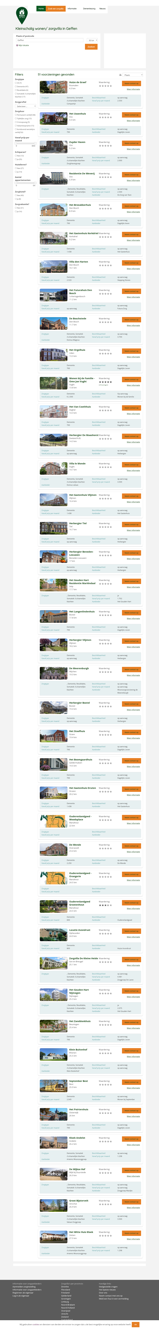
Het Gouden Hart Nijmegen (79, 991)
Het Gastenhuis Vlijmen (82, 494)
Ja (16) (19, 211)
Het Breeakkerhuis (80, 204)
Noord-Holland (68, 1307)
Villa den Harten (78, 261)
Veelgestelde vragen (108, 1286)
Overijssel (65, 1310)
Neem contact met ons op (110, 1295)
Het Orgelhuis (77, 349)
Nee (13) (20, 156)
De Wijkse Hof (77, 1169)
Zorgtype (19, 79)
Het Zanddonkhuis (80, 1021)
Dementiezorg (89, 8)
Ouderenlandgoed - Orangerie (80, 875)
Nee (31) (20, 208)
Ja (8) (19, 199)
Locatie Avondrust (79, 930)
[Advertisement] (125, 51)
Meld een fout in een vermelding (114, 1298)
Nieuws (103, 8)
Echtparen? (20, 152)
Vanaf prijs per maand (22, 139)
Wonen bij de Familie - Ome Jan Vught (82, 380)
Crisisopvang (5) (23, 122)
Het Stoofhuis (77, 731)
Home (41, 8)
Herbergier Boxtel (79, 702)
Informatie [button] (72, 8)
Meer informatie (133, 89)
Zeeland (65, 1316)
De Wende (75, 844)
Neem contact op (131, 83)
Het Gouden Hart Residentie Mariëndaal (82, 582)
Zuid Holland (67, 1319)
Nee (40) (20, 195)
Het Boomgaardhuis (80, 759)
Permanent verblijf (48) (26, 115)
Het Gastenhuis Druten (82, 788)
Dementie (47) (22, 86)
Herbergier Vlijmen (80, 639)
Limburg (65, 1301)
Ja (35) (19, 159)
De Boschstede (77, 318)
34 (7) (19, 83)
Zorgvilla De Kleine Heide (83, 958)
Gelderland (66, 1295)
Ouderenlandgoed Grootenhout (79, 903)
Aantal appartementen (22, 178)
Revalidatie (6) (22, 90)
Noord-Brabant (68, 1304)
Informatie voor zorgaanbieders (27, 1289)
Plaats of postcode (25, 36)
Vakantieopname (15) (25, 125)
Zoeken (91, 46)
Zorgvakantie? (22, 204)
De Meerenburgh (79, 668)
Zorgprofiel (20, 102)
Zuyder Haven (77, 142)
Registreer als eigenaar (23, 1292)
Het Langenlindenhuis (82, 611)
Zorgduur (19, 111)
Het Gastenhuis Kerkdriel (83, 233)
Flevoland (65, 1289)
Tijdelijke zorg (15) (24, 118)
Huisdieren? (21, 164)
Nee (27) (20, 168)
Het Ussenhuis (77, 113)
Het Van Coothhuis (80, 406)
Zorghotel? (20, 191)
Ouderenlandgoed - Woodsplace (80, 818)
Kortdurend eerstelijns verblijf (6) (25, 130)
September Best (78, 1081)
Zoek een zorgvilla (55, 9)
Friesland (65, 1292)
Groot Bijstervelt (78, 1200)
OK (135, 1324)
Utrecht (64, 1313)
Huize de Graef (77, 82)
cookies (35, 1324)
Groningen (66, 1298)
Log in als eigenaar (21, 1295)
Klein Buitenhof (78, 1049)
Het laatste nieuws (107, 1289)
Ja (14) (19, 172)
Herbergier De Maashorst (83, 435)
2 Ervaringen (103, 385)
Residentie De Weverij (82, 173)
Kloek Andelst (77, 1137)
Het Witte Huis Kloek (81, 1232)
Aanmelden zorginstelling (24, 1286)
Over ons (103, 1292)
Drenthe (65, 1286)
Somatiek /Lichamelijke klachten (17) (25, 95)
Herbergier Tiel (78, 523)
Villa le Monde (77, 463)
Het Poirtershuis (78, 1109)
